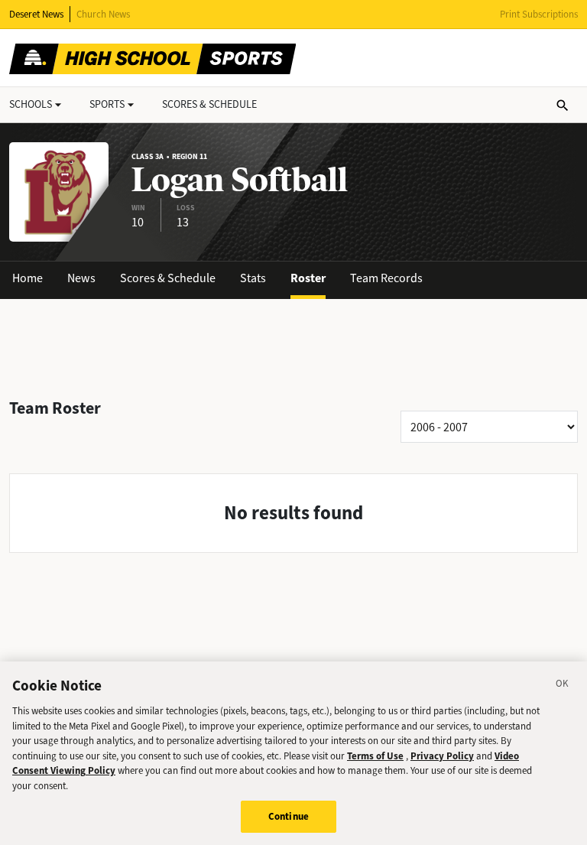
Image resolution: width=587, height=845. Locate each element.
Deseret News (36, 14)
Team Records (386, 278)
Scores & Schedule (168, 278)
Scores (209, 104)
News (81, 278)
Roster (308, 278)
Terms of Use (375, 755)
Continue (288, 816)
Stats (253, 278)
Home (27, 278)
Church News (103, 14)
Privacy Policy (442, 755)
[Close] (562, 686)
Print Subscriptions (539, 14)
